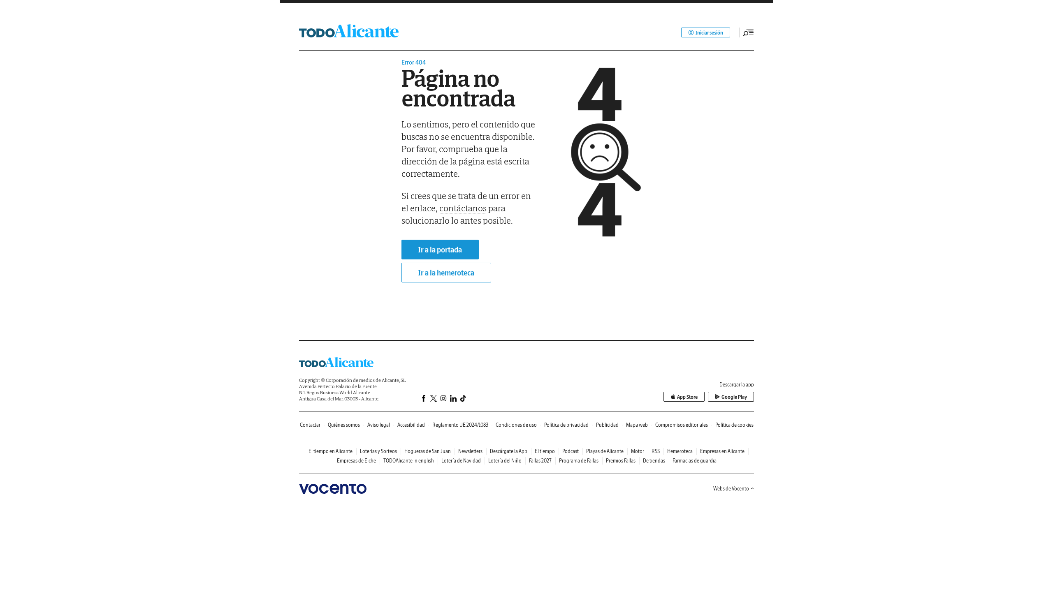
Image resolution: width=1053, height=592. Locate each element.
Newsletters (470, 451)
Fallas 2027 (540, 461)
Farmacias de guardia (695, 461)
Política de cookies (734, 425)
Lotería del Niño (505, 461)
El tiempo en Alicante (330, 451)
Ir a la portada (440, 249)
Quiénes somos (344, 425)
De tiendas (654, 461)
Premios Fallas (621, 461)
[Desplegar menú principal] (748, 32)
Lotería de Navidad (461, 461)
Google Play (734, 397)
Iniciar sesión (709, 33)
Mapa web (637, 425)
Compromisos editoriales (681, 425)
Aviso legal (378, 425)
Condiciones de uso (516, 425)
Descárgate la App (508, 451)
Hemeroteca (680, 451)
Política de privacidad (566, 425)
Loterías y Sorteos (378, 451)
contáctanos (463, 208)
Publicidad (607, 425)
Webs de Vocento (731, 489)
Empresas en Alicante (722, 451)
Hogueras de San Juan (427, 451)
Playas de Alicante (605, 451)
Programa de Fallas (578, 461)
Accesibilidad (411, 425)
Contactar (310, 425)
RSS (656, 451)
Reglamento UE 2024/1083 (460, 425)
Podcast (570, 451)
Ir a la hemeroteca (446, 273)
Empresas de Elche (356, 461)
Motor (637, 451)
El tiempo (545, 451)
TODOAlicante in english (408, 461)
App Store (687, 397)
